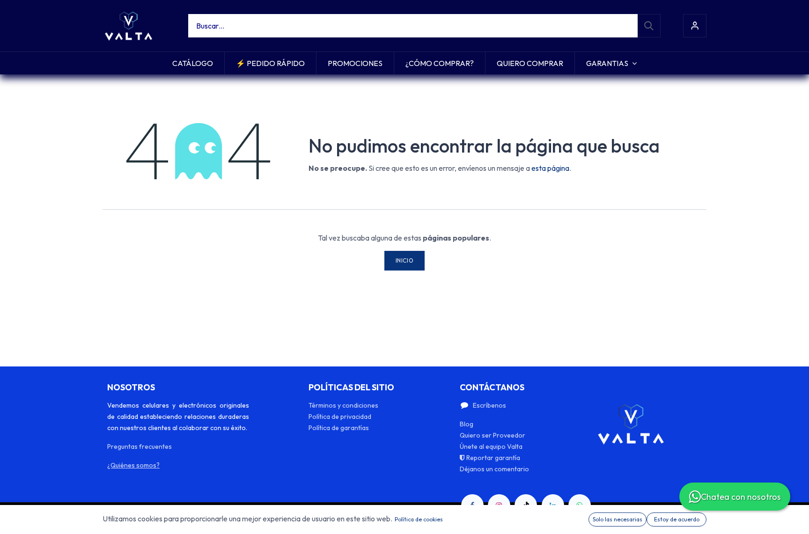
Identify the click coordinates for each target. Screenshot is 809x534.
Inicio (405, 260)
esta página (550, 168)
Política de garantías (339, 428)
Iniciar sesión (694, 25)
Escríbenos (489, 405)
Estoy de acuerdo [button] (676, 519)
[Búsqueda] (649, 25)
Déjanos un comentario (494, 469)
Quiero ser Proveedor (492, 435)
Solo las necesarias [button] (617, 519)
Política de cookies (419, 519)
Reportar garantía (493, 458)
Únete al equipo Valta (491, 446)
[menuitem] (192, 63)
